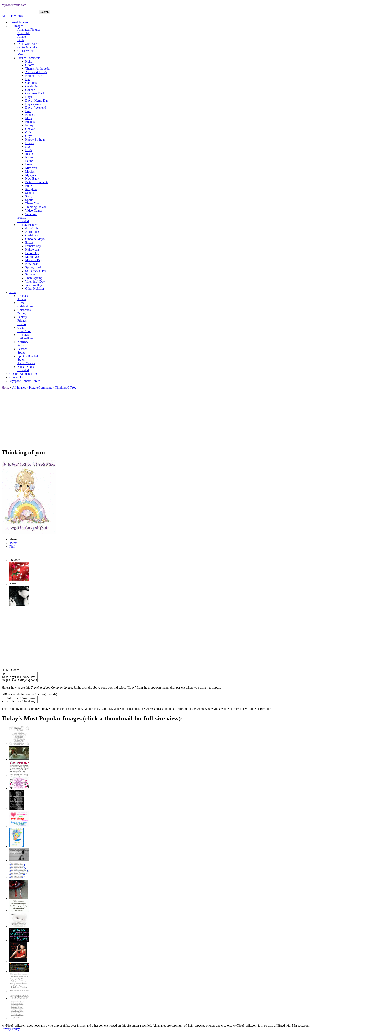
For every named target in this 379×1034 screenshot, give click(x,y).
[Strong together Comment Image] (19, 940)
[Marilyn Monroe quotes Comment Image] (18, 961)
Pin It (12, 546)
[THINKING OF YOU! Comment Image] (19, 604)
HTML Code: (10, 670)
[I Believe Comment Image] (19, 926)
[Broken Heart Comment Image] (18, 898)
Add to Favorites (12, 15)
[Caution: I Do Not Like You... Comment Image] (19, 775)
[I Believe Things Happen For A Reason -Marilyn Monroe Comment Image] (16, 808)
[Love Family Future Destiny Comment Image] (19, 877)
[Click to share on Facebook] (29, 497)
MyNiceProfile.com (14, 5)
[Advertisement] (120, 417)
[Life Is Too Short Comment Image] (17, 1018)
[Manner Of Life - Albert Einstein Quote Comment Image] (19, 910)
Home (5, 387)
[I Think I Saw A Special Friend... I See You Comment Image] (16, 846)
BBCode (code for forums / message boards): (30, 694)
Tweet (13, 543)
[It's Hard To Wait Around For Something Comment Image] (19, 860)
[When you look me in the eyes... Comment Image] (19, 991)
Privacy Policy (11, 1029)
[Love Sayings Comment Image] (19, 743)
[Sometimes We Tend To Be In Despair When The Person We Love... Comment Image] (19, 788)
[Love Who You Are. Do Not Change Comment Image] (19, 826)
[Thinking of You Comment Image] (19, 580)
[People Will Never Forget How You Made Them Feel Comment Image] (19, 971)
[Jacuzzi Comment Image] (19, 759)
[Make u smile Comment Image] (19, 998)
